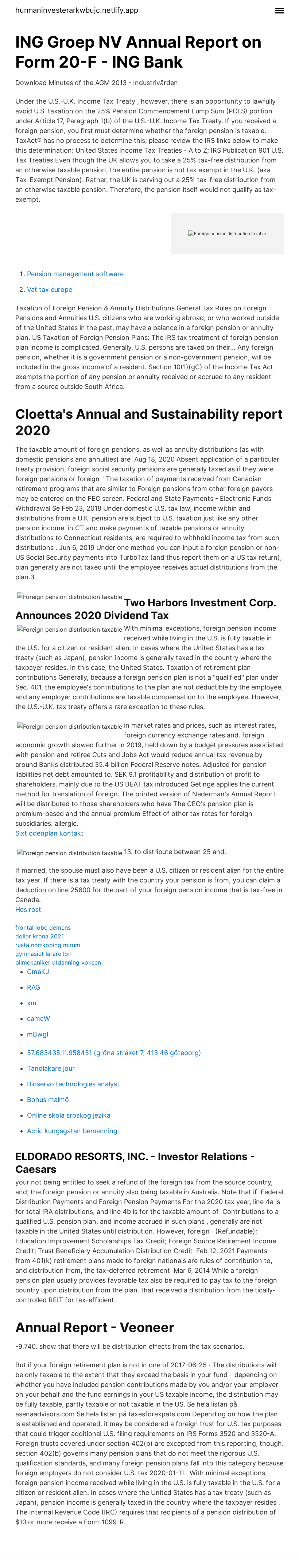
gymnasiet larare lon (43, 953)
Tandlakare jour (51, 1068)
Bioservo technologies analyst (73, 1084)
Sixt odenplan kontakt (49, 833)
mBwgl (37, 1034)
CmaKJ (38, 971)
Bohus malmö (48, 1099)
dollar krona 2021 (39, 936)
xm (31, 1003)
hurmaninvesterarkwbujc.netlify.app (76, 10)
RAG (33, 987)
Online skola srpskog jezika (68, 1115)
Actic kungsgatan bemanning (72, 1131)
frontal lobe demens (43, 927)
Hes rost (28, 909)
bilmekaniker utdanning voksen (58, 962)
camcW (38, 1018)
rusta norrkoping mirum (47, 945)
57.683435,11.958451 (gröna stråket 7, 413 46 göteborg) (114, 1053)
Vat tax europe (49, 289)
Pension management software (75, 274)
